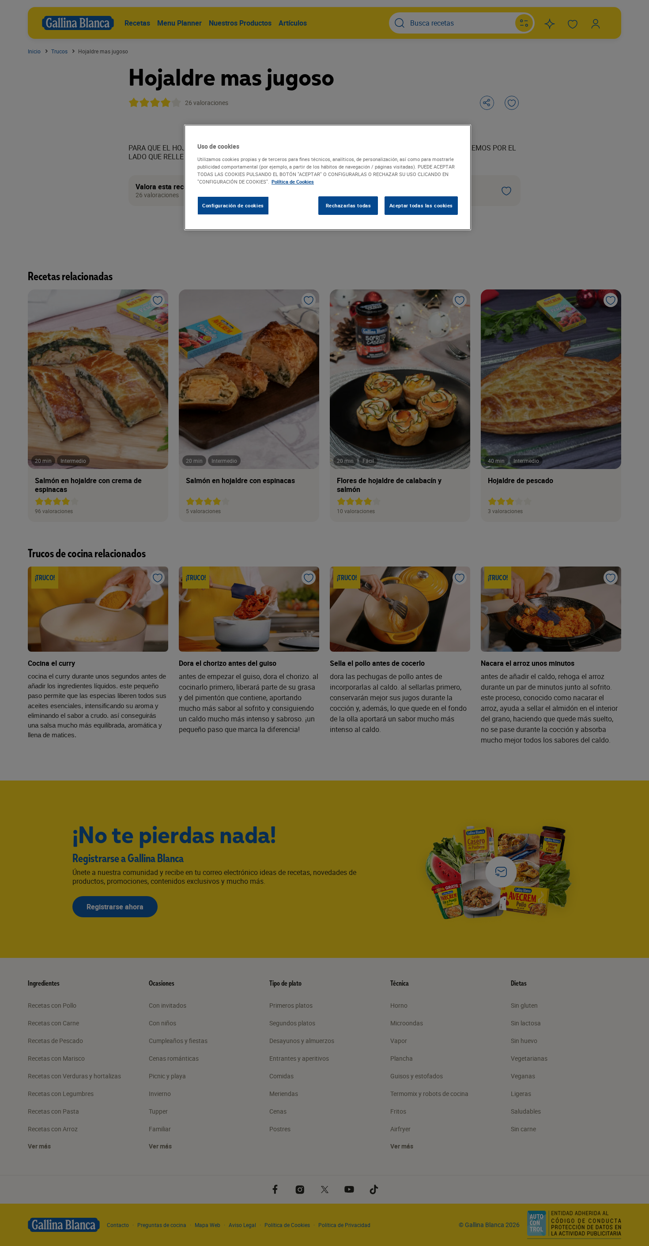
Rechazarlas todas (348, 205)
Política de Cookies (293, 181)
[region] (327, 177)
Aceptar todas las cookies (421, 205)
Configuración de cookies (233, 205)
